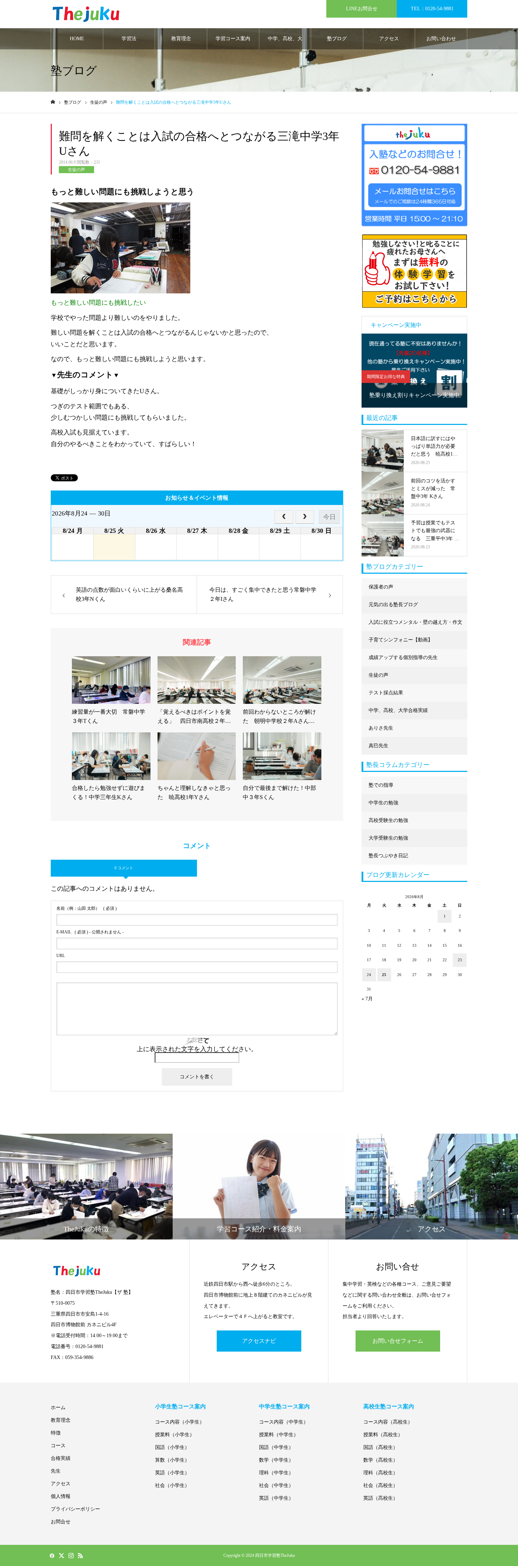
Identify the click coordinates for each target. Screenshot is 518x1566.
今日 (329, 516)
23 (460, 960)
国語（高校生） (380, 1447)
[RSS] (80, 1555)
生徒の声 (76, 169)
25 (384, 975)
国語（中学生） (276, 1447)
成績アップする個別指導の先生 (403, 657)
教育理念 (181, 38)
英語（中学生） (276, 1498)
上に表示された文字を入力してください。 (197, 1049)
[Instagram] (70, 1555)
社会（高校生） (380, 1485)
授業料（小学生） (175, 1434)
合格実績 (60, 1458)
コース (58, 1445)
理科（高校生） (380, 1472)
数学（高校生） (380, 1460)
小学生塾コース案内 (180, 1406)
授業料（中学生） (278, 1434)
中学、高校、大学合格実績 (285, 42)
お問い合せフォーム (397, 1341)
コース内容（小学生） (179, 1422)
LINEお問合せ (361, 8)
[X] (61, 1555)
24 (369, 975)
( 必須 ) (86, 908)
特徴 (56, 1433)
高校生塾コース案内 (388, 1406)
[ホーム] (53, 102)
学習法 (129, 38)
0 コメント (124, 868)
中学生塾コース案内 (284, 1406)
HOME (77, 38)
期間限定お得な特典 (386, 376)
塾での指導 (381, 785)
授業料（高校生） (383, 1434)
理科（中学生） (276, 1472)
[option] (414, 371)
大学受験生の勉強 (388, 838)
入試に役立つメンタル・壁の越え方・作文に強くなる (415, 625)
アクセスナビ (259, 1341)
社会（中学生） (276, 1485)
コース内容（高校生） (388, 1422)
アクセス (389, 38)
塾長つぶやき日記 (388, 855)
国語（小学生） (172, 1447)
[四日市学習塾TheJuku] (86, 14)
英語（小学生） (172, 1472)
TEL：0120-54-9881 (432, 8)
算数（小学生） (172, 1460)
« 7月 (367, 998)
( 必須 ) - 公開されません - (90, 932)
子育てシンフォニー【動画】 (401, 639)
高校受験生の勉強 (388, 820)
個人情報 (60, 1496)
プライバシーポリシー (75, 1509)
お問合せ (60, 1521)
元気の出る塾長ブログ (393, 604)
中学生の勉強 (383, 802)
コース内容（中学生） (283, 1422)
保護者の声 (381, 587)
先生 (56, 1471)
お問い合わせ (441, 38)
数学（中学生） (276, 1460)
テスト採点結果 (386, 692)
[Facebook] (51, 1555)
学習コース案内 (233, 38)
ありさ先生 (381, 728)
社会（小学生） (172, 1485)
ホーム (58, 1407)
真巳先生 (378, 745)
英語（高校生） (380, 1498)
